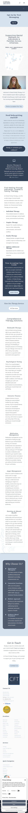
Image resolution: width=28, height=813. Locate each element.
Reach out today (18, 648)
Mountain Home (17, 726)
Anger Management (14, 471)
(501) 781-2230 (6, 692)
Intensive (5, 751)
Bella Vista (5, 719)
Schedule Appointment (7, 766)
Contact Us (14, 666)
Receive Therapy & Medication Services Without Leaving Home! (14, 167)
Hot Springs (16, 721)
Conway (4, 730)
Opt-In (14, 23)
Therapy (4, 746)
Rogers (16, 730)
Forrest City (5, 735)
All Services (14, 308)
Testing (4, 750)
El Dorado (5, 731)
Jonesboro (16, 723)
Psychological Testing (14, 362)
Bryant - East (5, 723)
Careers (4, 768)
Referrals (5, 771)
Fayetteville (5, 733)
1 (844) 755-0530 (10, 697)
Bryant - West (6, 725)
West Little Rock (17, 737)
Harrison (16, 719)
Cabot (4, 726)
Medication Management (14, 434)
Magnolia (16, 725)
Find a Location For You (14, 106)
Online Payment (6, 764)
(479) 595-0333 (6, 695)
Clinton (4, 728)
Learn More (14, 292)
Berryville (5, 721)
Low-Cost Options (6, 756)
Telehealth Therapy (14, 328)
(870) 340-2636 (6, 693)
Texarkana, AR (17, 735)
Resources (5, 770)
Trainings (5, 773)
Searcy (16, 733)
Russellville (16, 731)
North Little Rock (17, 728)
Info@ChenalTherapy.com (8, 700)
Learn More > (15, 177)
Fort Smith (5, 737)
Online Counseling (6, 755)
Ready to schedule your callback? (14, 149)
